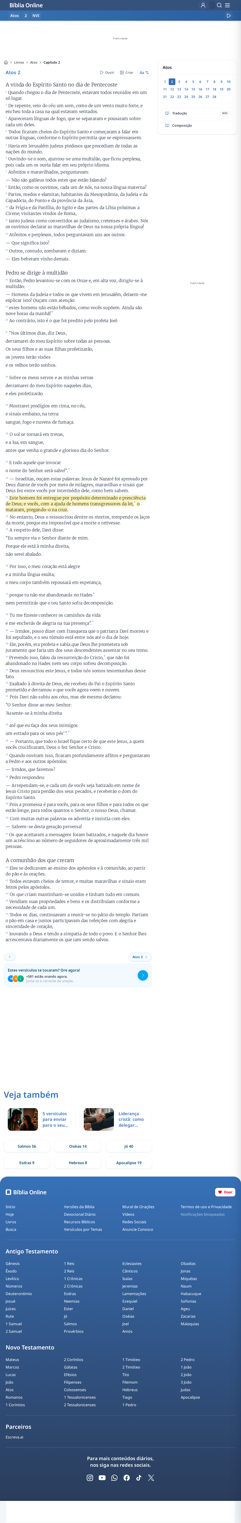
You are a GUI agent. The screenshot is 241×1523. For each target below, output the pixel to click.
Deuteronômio (19, 1293)
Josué (10, 1301)
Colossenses (75, 1389)
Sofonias (188, 1301)
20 (228, 89)
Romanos (14, 1397)
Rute (10, 1316)
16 (200, 89)
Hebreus (130, 1389)
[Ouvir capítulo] (229, 16)
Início (10, 1206)
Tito (125, 1374)
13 (179, 89)
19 (221, 89)
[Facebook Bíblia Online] (126, 1478)
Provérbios (74, 1331)
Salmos (70, 1323)
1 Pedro (129, 1404)
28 (214, 96)
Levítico (12, 1278)
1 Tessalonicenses (80, 1397)
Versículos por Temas (83, 1229)
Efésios (70, 1374)
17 (207, 89)
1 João (186, 1367)
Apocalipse (190, 1397)
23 (179, 96)
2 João (186, 1374)
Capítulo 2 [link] (52, 62)
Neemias (72, 1301)
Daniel (128, 1308)
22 (172, 96)
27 (207, 96)
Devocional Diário (80, 1214)
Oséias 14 (78, 1146)
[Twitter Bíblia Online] (151, 1478)
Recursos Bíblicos (79, 1221)
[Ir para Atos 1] (9, 957)
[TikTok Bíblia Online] (139, 1478)
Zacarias (188, 1316)
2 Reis (69, 1271)
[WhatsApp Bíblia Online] (114, 1478)
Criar (129, 72)
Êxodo (11, 1271)
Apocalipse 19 (128, 1162)
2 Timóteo (131, 1367)
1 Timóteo (131, 1359)
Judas (185, 1389)
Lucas (11, 1374)
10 (228, 81)
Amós (127, 1331)
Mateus (12, 1359)
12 (172, 89)
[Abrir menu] (227, 5)
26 (200, 96)
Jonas (185, 1271)
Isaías (127, 1278)
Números (14, 1286)
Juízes (11, 1308)
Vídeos (128, 1214)
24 (186, 96)
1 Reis (69, 1263)
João (9, 1382)
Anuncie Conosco (137, 1229)
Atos (33, 62)
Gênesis (13, 1263)
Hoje (10, 1214)
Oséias (128, 1316)
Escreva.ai (14, 1437)
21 (165, 96)
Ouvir (109, 72)
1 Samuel (14, 1323)
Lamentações (134, 1293)
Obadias (188, 1263)
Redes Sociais (134, 1221)
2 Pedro (188, 1359)
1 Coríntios (15, 1404)
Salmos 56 (27, 1146)
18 (214, 89)
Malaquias (190, 1323)
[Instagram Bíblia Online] (90, 1478)
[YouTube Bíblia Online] (102, 1478)
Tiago (127, 1397)
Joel (125, 1323)
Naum (186, 1286)
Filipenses (72, 1382)
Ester (68, 1308)
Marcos (12, 1367)
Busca (11, 1229)
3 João (186, 1382)
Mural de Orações (138, 1206)
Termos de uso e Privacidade (206, 1206)
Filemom (130, 1382)
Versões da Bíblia (79, 1206)
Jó (65, 1316)
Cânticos (130, 1271)
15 (193, 89)
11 (165, 89)
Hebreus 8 (78, 1162)
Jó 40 (129, 1146)
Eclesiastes (132, 1263)
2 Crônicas (73, 1286)
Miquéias (189, 1278)
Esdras (70, 1293)
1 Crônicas (73, 1278)
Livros (19, 62)
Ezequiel (129, 1301)
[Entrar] (203, 5)
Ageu (185, 1308)
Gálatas (70, 1367)
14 (186, 89)
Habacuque (191, 1293)
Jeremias (130, 1286)
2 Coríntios (73, 1359)
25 (193, 96)
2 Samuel (14, 1331)
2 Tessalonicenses (80, 1404)
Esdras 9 (26, 1162)
